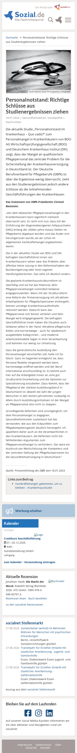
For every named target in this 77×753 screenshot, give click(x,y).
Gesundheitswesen (34, 118)
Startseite (12, 37)
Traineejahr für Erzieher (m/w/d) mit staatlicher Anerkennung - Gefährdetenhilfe (43, 671)
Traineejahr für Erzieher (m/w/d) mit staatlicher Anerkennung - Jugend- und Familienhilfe (45, 651)
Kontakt (45, 747)
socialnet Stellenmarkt (24, 623)
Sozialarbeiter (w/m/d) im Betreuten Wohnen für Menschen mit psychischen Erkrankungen (46, 632)
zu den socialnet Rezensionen (24, 604)
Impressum (25, 744)
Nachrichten (13, 122)
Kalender (11, 523)
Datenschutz (43, 744)
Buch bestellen (37, 598)
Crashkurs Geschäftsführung (22, 538)
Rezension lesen (16, 598)
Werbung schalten (28, 511)
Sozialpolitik (54, 118)
